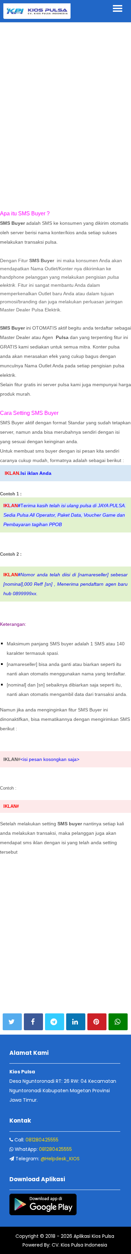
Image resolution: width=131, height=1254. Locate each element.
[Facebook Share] (33, 1021)
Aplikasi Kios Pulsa (93, 1236)
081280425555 (42, 1139)
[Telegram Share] (54, 1021)
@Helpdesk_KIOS (60, 1158)
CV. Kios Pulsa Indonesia (78, 1245)
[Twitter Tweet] (12, 1021)
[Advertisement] (65, 42)
